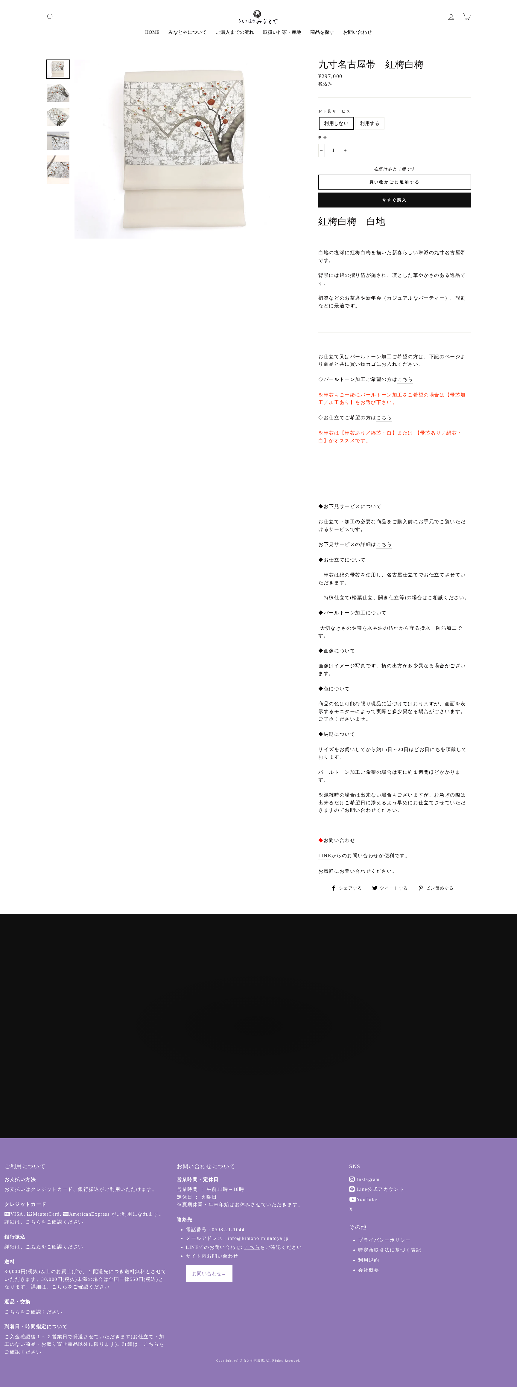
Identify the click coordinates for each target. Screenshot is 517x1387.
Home (152, 32)
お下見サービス (334, 111)
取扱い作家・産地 (282, 32)
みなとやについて (187, 32)
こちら (405, 379)
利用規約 (368, 1260)
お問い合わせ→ (209, 1273)
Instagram (367, 1179)
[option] (186, 149)
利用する (370, 123)
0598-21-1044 (228, 1229)
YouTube (366, 1199)
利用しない (336, 123)
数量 (323, 138)
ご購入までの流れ (235, 32)
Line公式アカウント (379, 1189)
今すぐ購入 (394, 200)
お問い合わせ (357, 32)
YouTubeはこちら (261, 1059)
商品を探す (322, 32)
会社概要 (368, 1269)
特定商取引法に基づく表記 (389, 1249)
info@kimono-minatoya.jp (258, 1238)
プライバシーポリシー (384, 1240)
